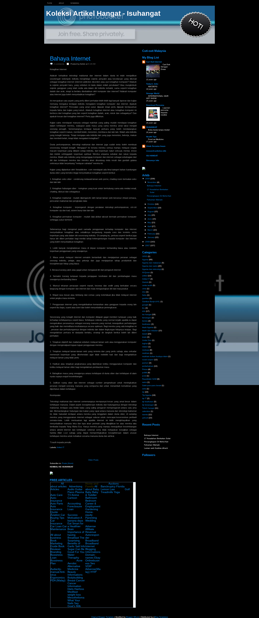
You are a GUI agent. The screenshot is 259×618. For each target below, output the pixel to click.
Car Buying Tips (57, 516)
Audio (70, 489)
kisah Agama (147, 327)
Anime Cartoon (73, 496)
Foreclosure (74, 506)
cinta (144, 289)
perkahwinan (147, 366)
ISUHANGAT (151, 127)
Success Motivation (73, 516)
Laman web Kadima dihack (156, 448)
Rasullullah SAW (149, 379)
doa (144, 292)
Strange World (152, 93)
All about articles (58, 485)
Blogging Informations (92, 550)
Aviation (55, 515)
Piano (70, 492)
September (153, 208)
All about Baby (92, 488)
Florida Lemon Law (113, 488)
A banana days (75, 519)
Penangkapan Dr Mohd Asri (159, 196)
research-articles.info (156, 151)
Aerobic (72, 563)
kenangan (146, 318)
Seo (92, 563)
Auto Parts (56, 503)
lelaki (144, 337)
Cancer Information (74, 585)
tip (143, 392)
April (150, 226)
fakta (144, 295)
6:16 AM (91, 64)
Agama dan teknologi (151, 269)
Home (49, 3)
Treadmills (107, 492)
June (150, 219)
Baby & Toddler (91, 493)
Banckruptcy (108, 486)
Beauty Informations (74, 573)
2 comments (59, 64)
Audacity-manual (56, 570)
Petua (145, 369)
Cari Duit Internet (154, 62)
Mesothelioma (75, 597)
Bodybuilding (75, 577)
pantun (145, 363)
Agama (145, 259)
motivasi (145, 350)
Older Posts (93, 460)
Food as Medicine (156, 139)
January (151, 237)
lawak (144, 334)
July (149, 215)
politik (144, 372)
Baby (88, 492)
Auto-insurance (56, 499)
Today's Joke (152, 84)
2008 (147, 242)
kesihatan (146, 324)
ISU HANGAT (152, 156)
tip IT (144, 398)
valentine (146, 411)
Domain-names (90, 556)
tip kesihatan (147, 402)
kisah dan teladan (150, 331)
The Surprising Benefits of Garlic (75, 542)
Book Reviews (57, 548)
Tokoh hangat (148, 408)
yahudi (145, 418)
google (145, 305)
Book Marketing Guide (56, 543)
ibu (143, 308)
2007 (147, 245)
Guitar (78, 489)
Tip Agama (146, 395)
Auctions (113, 483)
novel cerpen (148, 360)
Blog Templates (161, 617)
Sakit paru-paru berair (151, 385)
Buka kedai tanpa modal (159, 130)
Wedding (90, 520)
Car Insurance (56, 522)
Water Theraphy (73, 556)
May (150, 222)
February (152, 234)
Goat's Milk (74, 606)
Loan (70, 509)
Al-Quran (146, 272)
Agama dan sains (150, 266)
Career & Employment (92, 505)
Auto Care (56, 495)
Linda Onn (146, 340)
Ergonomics (57, 577)
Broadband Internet (92, 545)
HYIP (93, 572)
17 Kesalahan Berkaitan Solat (157, 438)
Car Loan (56, 526)
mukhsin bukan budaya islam (155, 356)
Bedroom (90, 500)
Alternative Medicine (73, 568)
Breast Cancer (76, 580)
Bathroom (91, 497)
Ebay (97, 557)
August (151, 211)
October (151, 204)
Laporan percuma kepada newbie (165, 111)
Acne (79, 560)
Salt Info (80, 546)
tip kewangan (148, 405)
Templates (75, 3)
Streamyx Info (152, 160)
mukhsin (145, 353)
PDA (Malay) (57, 580)
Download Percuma (155, 105)
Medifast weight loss (74, 593)
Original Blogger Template (102, 617)
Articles (54, 489)
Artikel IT (60, 447)
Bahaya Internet (70, 58)
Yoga (117, 492)
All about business (55, 536)
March (150, 230)
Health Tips (151, 137)
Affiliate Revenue (90, 530)
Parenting (91, 517)
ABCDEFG (152, 86)
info (143, 311)
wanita (145, 414)
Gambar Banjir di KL (151, 301)
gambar (145, 298)
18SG (144, 256)
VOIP (88, 566)
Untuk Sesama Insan (155, 146)
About (61, 3)
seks (144, 389)
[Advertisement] (94, 47)
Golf (127, 489)
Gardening (91, 509)
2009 (147, 179)
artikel (144, 276)
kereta (145, 321)
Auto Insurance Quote (56, 509)
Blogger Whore (132, 617)
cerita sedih (147, 285)
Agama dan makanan (151, 263)
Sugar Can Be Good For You (75, 550)
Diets (70, 589)
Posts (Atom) (67, 463)
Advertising (75, 486)
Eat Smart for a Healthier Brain (75, 526)
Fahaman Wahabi (154, 200)
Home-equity (89, 513)
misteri (145, 347)
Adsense (90, 526)
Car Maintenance (58, 528)
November (152, 182)
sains (144, 382)
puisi (144, 376)
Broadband (92, 540)
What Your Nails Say (73, 602)
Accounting (74, 503)
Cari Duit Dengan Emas (165, 66)
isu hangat (146, 314)
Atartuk (145, 282)
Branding (55, 552)
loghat (145, 343)
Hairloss (79, 589)
